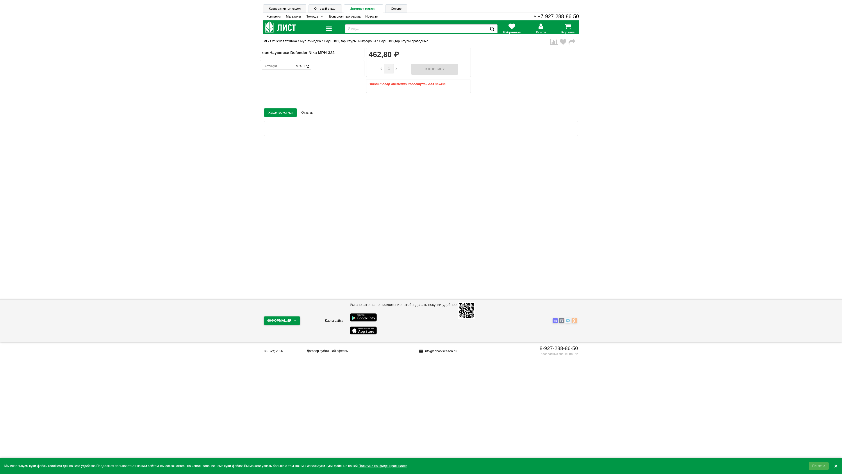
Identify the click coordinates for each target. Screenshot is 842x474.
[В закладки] (564, 42)
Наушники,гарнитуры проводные (403, 41)
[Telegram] (568, 321)
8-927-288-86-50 (559, 348)
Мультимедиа (310, 41)
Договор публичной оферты (327, 351)
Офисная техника (283, 41)
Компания (273, 16)
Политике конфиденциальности (383, 466)
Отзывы (307, 112)
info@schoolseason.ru (438, 351)
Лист (270, 351)
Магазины (293, 16)
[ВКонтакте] (556, 321)
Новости (371, 16)
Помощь (312, 16)
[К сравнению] (555, 42)
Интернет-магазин (363, 8)
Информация (278, 320)
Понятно (818, 466)
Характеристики (280, 112)
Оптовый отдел (325, 8)
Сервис (396, 8)
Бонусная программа (344, 16)
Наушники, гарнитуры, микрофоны (350, 41)
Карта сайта (334, 320)
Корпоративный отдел (285, 8)
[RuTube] (562, 321)
